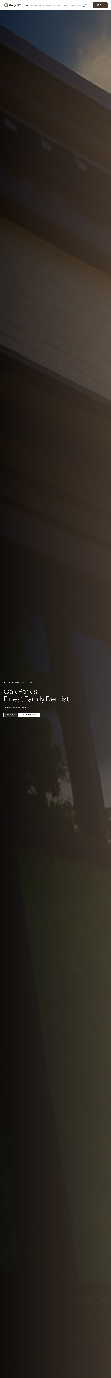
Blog (79, 5)
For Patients (57, 5)
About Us (34, 5)
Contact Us (73, 5)
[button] (85, 5)
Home (27, 5)
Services (41, 5)
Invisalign (48, 5)
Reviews (65, 5)
